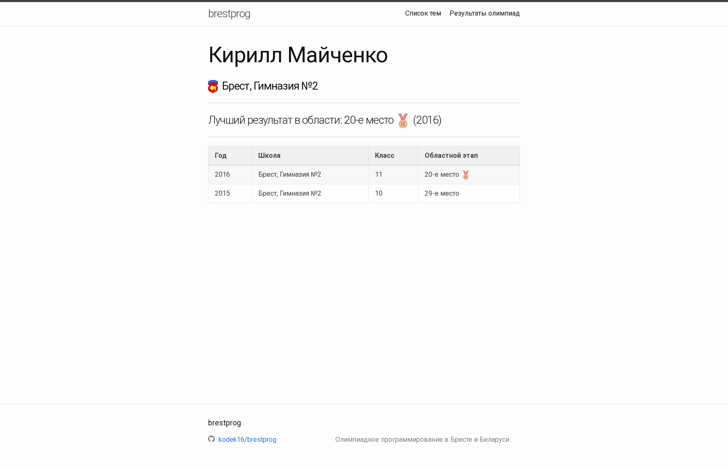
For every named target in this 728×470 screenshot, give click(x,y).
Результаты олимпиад (485, 13)
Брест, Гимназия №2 (289, 174)
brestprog (229, 13)
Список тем (423, 13)
